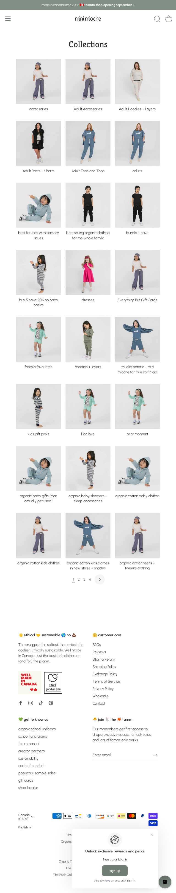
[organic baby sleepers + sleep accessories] (88, 468)
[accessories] (38, 81)
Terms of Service (106, 681)
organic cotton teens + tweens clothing (137, 565)
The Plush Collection (66, 874)
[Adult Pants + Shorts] (38, 143)
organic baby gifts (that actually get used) (38, 498)
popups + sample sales (36, 773)
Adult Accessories (88, 109)
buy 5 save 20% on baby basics (38, 302)
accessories (38, 109)
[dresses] (88, 272)
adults (137, 171)
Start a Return (104, 659)
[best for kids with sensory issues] (38, 205)
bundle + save (137, 233)
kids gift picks (38, 434)
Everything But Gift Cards (137, 300)
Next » (100, 579)
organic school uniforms (37, 729)
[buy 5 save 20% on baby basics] (38, 272)
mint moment (137, 434)
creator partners (31, 751)
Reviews (99, 652)
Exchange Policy (105, 674)
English (23, 827)
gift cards (25, 780)
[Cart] (169, 19)
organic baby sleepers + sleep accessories (88, 498)
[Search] (157, 19)
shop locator (28, 788)
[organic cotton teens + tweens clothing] (137, 535)
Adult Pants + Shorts (38, 171)
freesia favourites (38, 367)
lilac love (88, 434)
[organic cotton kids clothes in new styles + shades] (88, 535)
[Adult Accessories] (88, 81)
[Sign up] (155, 755)
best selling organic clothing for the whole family (88, 235)
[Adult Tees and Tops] (88, 143)
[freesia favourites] (38, 339)
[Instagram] (30, 702)
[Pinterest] (51, 702)
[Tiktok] (40, 702)
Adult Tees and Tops (88, 171)
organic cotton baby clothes (137, 496)
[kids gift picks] (38, 406)
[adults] (137, 143)
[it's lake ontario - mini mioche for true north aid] (137, 339)
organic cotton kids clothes (38, 563)
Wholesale (101, 696)
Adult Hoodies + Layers (137, 109)
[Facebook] (20, 702)
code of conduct (31, 765)
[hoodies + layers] (88, 339)
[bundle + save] (137, 205)
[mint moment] (137, 406)
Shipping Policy (104, 666)
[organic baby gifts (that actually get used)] (38, 468)
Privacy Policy (103, 688)
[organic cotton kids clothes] (38, 535)
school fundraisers (32, 736)
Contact (99, 703)
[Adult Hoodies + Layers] (137, 81)
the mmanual (28, 743)
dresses (88, 300)
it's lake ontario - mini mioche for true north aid (137, 369)
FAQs (97, 644)
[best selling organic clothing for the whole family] (88, 205)
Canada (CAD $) (24, 817)
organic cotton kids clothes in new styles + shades (88, 565)
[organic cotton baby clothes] (137, 468)
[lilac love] (88, 406)
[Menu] (8, 19)
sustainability (28, 758)
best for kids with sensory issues (38, 235)
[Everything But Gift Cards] (137, 272)
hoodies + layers (88, 367)
